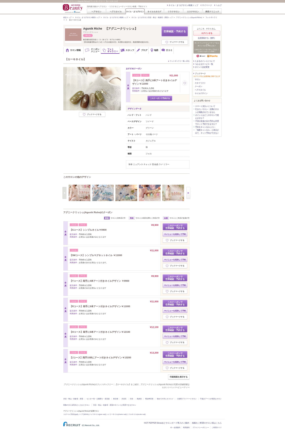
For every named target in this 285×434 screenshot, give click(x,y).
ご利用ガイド (217, 427)
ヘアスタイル (116, 11)
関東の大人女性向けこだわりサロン (76, 405)
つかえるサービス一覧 (204, 64)
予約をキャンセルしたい (205, 127)
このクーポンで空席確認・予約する (175, 226)
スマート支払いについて (205, 106)
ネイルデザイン (201, 93)
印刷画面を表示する (179, 377)
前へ (64, 193)
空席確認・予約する (175, 31)
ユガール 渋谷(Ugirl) (70, 414)
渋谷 (131, 399)
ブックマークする (177, 42)
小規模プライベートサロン (187, 399)
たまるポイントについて (205, 61)
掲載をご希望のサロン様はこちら (207, 423)
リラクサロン (174, 11)
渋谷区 (124, 399)
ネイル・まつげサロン (135, 11)
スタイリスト (200, 83)
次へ (188, 193)
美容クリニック (212, 11)
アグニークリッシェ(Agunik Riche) (189, 17)
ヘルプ (219, 5)
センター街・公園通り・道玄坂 (98, 399)
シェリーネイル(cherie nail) (116, 414)
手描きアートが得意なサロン (211, 399)
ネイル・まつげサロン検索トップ (183, 5)
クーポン (198, 86)
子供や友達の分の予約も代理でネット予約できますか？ (207, 122)
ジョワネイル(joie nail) (97, 414)
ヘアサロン (96, 11)
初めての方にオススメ (165, 399)
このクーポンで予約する (160, 98)
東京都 (115, 399)
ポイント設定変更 (202, 67)
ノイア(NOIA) (84, 414)
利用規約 (186, 427)
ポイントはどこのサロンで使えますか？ (207, 116)
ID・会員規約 (175, 427)
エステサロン (193, 11)
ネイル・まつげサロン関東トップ (115, 17)
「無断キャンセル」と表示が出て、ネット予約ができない (207, 131)
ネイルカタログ (154, 11)
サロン (197, 79)
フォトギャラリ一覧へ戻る (180, 61)
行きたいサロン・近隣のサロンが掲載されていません (207, 110)
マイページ (207, 5)
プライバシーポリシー (200, 427)
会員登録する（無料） (207, 38)
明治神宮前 (149, 399)
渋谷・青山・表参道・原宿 (73, 399)
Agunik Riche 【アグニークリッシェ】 (110, 28)
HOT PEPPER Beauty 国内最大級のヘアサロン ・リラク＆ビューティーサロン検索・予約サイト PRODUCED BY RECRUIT (73, 8)
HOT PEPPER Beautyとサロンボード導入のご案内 (166, 423)
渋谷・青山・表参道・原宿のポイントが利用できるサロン (114, 405)
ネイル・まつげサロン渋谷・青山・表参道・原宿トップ (152, 17)
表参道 (139, 399)
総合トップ (67, 17)
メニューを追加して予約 (176, 234)
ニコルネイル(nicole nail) (136, 414)
